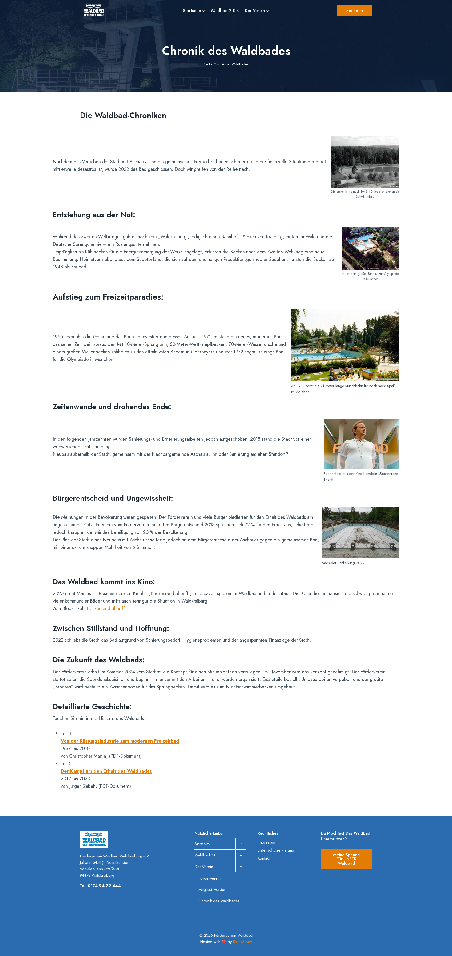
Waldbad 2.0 (205, 855)
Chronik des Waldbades (218, 901)
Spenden (354, 11)
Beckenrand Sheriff (106, 608)
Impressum (267, 842)
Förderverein (209, 878)
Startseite (202, 844)
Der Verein (203, 866)
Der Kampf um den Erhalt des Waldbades (106, 771)
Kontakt (264, 858)
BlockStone (242, 941)
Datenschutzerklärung (276, 850)
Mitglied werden (212, 889)
